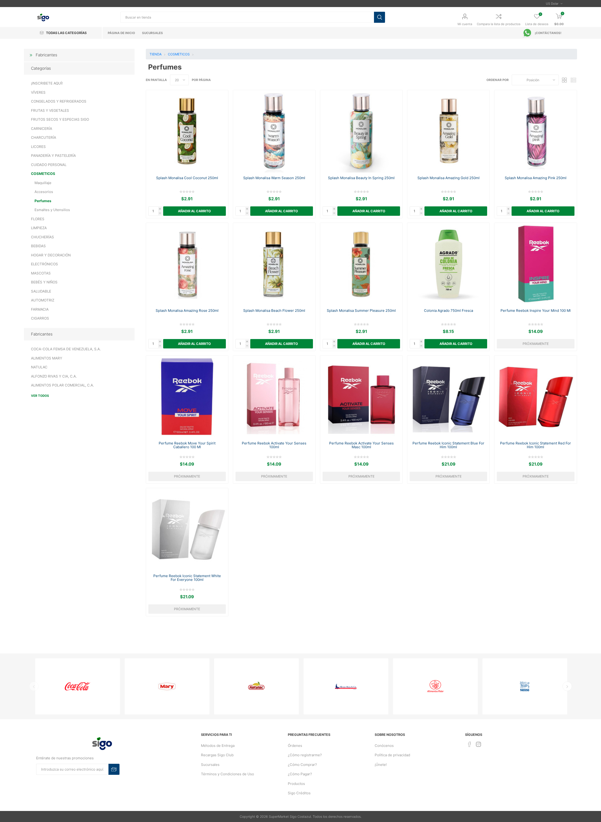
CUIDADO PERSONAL (48, 164)
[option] (77, 686)
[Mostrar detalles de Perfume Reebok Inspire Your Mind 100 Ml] (535, 264)
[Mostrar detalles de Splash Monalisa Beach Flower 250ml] (274, 264)
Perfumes (43, 201)
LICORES (38, 146)
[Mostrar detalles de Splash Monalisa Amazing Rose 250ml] (187, 264)
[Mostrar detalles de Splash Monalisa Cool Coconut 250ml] (187, 131)
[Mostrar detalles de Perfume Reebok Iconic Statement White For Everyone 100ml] (187, 529)
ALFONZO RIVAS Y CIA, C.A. (54, 376)
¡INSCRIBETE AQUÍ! (47, 83)
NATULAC (39, 367)
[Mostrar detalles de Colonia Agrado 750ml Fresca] (448, 264)
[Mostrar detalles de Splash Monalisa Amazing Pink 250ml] (535, 131)
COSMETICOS (43, 173)
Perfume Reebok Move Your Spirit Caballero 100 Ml (187, 445)
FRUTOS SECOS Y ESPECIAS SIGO (60, 119)
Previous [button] (34, 686)
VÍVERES (38, 92)
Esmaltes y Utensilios (52, 210)
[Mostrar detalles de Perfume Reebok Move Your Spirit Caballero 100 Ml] (187, 396)
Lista (573, 80)
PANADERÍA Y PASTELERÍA (53, 155)
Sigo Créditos (299, 793)
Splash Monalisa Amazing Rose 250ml (187, 311)
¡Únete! (381, 764)
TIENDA (156, 54)
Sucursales (210, 764)
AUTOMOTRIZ (42, 300)
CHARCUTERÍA (43, 137)
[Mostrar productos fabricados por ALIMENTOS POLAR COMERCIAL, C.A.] (435, 686)
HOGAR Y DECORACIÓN (51, 255)
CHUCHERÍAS (42, 237)
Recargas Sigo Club (217, 755)
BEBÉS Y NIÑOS (44, 282)
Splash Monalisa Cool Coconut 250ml (187, 178)
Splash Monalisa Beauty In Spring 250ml (361, 178)
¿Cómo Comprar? (302, 764)
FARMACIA (40, 309)
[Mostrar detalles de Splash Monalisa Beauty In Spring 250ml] (361, 131)
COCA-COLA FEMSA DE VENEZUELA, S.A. (66, 349)
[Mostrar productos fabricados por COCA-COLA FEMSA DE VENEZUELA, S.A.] (77, 686)
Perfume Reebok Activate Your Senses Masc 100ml (361, 445)
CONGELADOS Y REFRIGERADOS (58, 101)
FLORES (37, 219)
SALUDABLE (41, 291)
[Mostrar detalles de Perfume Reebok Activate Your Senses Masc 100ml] (361, 396)
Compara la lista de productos (498, 24)
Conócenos (384, 745)
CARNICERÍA (41, 128)
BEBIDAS (38, 246)
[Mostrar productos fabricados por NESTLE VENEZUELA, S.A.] (524, 686)
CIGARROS (40, 318)
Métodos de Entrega (218, 745)
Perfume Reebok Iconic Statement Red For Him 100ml (535, 445)
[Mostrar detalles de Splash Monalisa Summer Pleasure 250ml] (361, 264)
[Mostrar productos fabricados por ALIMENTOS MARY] (167, 686)
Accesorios (44, 191)
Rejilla (564, 80)
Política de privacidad (392, 755)
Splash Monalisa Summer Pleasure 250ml (361, 311)
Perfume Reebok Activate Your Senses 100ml (274, 445)
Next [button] (567, 686)
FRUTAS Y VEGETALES (50, 110)
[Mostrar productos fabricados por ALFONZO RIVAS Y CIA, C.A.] (346, 686)
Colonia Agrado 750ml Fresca (448, 311)
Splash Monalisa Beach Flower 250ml (274, 311)
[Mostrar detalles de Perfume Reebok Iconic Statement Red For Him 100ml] (535, 396)
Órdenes (295, 745)
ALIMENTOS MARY (46, 358)
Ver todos (40, 395)
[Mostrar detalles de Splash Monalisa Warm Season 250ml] (274, 131)
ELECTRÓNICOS (44, 264)
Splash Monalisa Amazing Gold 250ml (448, 178)
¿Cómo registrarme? (305, 755)
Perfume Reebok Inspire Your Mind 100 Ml (536, 311)
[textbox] (247, 17)
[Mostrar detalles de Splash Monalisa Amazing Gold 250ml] (448, 131)
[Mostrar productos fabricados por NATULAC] (256, 686)
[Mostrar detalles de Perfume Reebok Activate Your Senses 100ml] (274, 396)
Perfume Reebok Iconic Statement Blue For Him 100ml (448, 445)
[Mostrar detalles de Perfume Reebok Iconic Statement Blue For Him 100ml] (448, 396)
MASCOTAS (41, 273)
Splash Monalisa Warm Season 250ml (274, 178)
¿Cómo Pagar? (300, 774)
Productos (296, 783)
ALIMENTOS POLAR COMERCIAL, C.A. (62, 385)
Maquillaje (43, 183)
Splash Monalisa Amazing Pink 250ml (535, 178)
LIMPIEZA (39, 228)
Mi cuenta (465, 24)
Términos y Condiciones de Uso (227, 774)
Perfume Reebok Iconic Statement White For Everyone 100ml (187, 578)
